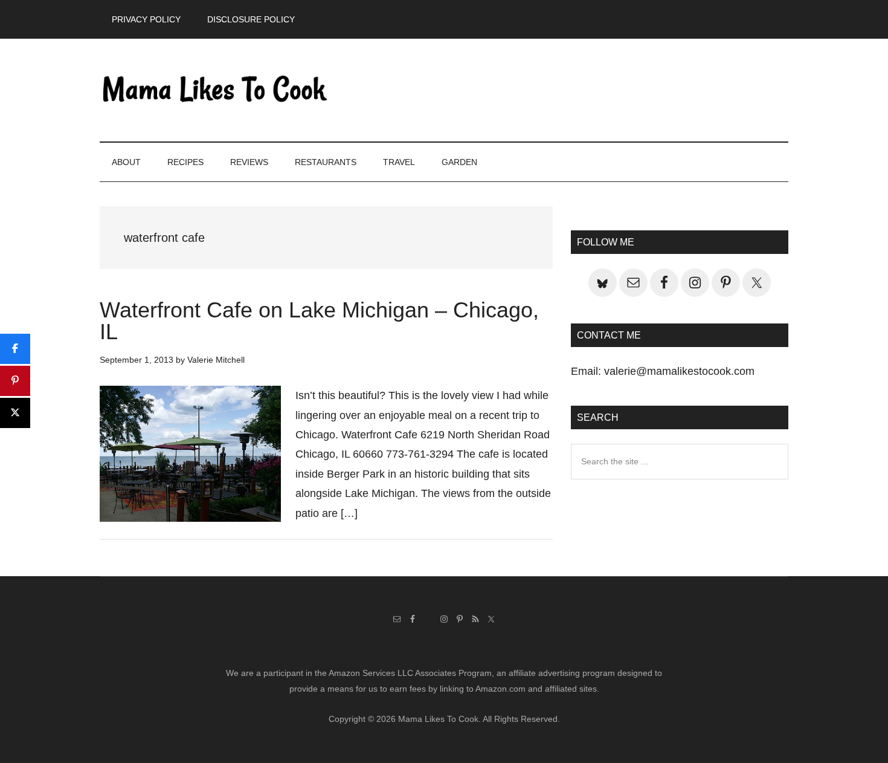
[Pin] (15, 381)
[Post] (15, 413)
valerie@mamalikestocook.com (679, 371)
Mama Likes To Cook (214, 90)
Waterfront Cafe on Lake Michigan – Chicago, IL (319, 320)
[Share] (15, 349)
